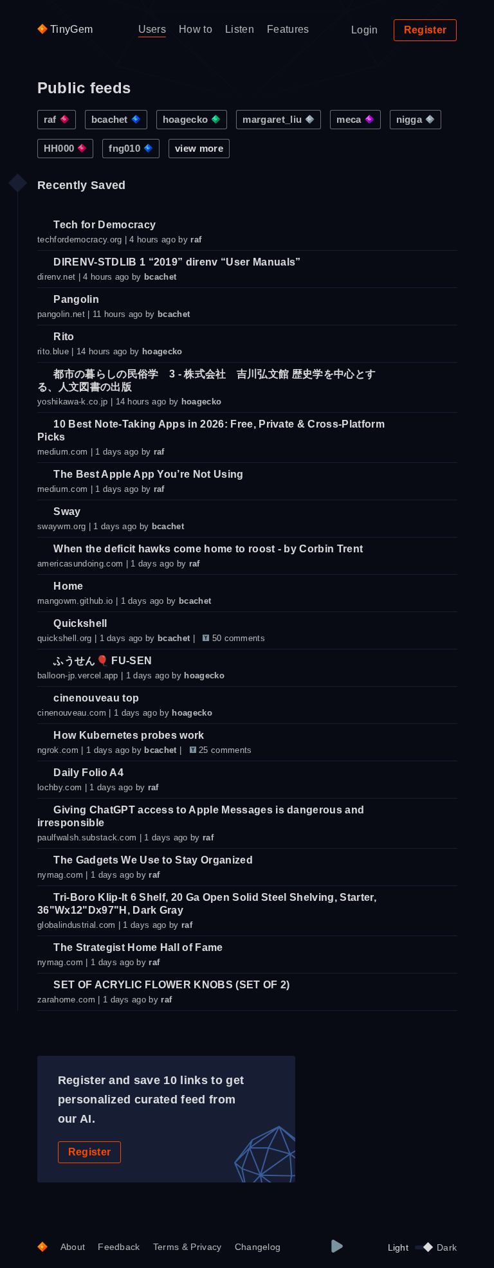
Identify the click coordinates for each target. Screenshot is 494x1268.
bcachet (109, 119)
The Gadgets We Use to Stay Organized (152, 860)
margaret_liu (272, 119)
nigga (409, 119)
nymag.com (60, 875)
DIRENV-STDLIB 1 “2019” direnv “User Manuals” (175, 262)
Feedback (119, 1247)
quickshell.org (64, 638)
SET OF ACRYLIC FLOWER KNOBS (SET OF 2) (170, 984)
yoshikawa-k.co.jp (72, 401)
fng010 (124, 148)
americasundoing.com (80, 563)
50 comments (239, 638)
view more (199, 148)
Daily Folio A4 (87, 772)
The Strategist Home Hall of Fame (137, 947)
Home (67, 586)
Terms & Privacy (187, 1247)
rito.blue (53, 351)
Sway (66, 511)
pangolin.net (61, 314)
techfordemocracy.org (79, 239)
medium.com (62, 452)
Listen (239, 29)
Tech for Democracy (103, 224)
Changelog (258, 1247)
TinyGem (70, 29)
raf (50, 119)
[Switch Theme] (422, 1247)
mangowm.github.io (75, 601)
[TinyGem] (42, 1247)
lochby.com (59, 787)
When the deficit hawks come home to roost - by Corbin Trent (207, 548)
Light (398, 1247)
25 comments (225, 750)
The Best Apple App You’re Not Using (147, 474)
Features (288, 29)
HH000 (59, 148)
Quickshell (79, 623)
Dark (447, 1247)
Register (425, 29)
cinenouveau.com (71, 713)
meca (348, 119)
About (73, 1247)
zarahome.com (66, 999)
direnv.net (56, 277)
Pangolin (75, 299)
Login (364, 29)
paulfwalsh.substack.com (86, 837)
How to (195, 29)
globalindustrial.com (76, 925)
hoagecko (185, 119)
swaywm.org (61, 526)
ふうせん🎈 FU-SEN (101, 660)
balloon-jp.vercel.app (77, 675)
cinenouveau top (95, 698)
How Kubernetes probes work (128, 735)
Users (152, 29)
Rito (63, 336)
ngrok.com (57, 750)
